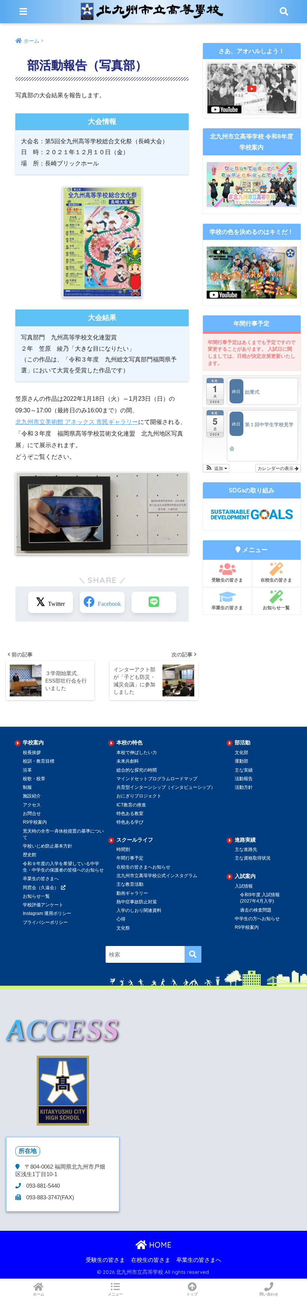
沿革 (27, 770)
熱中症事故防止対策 (136, 901)
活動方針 (244, 787)
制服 (27, 787)
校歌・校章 (34, 778)
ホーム (38, 1294)
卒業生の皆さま (227, 607)
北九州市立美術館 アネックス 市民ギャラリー (76, 422)
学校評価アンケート (43, 904)
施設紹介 (32, 796)
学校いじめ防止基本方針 (47, 846)
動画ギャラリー (132, 893)
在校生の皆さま (276, 580)
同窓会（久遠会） (41, 887)
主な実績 (244, 770)
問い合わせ (268, 1294)
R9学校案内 (35, 822)
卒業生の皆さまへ (41, 878)
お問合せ (32, 813)
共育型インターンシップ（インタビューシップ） (165, 787)
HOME (159, 1244)
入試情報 (244, 886)
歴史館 (29, 854)
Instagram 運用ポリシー (47, 913)
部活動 (242, 742)
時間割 (123, 849)
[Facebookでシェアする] (102, 602)
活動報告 (244, 778)
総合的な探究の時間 (136, 770)
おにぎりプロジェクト (138, 796)
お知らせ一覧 (276, 607)
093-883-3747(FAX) (49, 1197)
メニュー (115, 1294)
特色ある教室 (129, 813)
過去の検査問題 (255, 910)
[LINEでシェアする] (153, 602)
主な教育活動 (129, 884)
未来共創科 (127, 761)
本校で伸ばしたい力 (136, 752)
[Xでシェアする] (50, 602)
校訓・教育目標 (38, 761)
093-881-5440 (42, 1186)
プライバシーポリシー (45, 922)
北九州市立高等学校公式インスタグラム (156, 875)
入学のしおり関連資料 (138, 910)
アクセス (32, 805)
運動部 (241, 761)
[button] (216, 468)
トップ (192, 1294)
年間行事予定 (129, 858)
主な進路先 (246, 849)
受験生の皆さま (227, 580)
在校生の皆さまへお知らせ (143, 867)
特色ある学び (129, 822)
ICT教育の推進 (131, 805)
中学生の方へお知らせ (257, 918)
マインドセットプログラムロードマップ (156, 778)
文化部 (241, 752)
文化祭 (123, 928)
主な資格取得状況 (253, 858)
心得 (120, 919)
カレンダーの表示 (276, 468)
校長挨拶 (32, 752)
